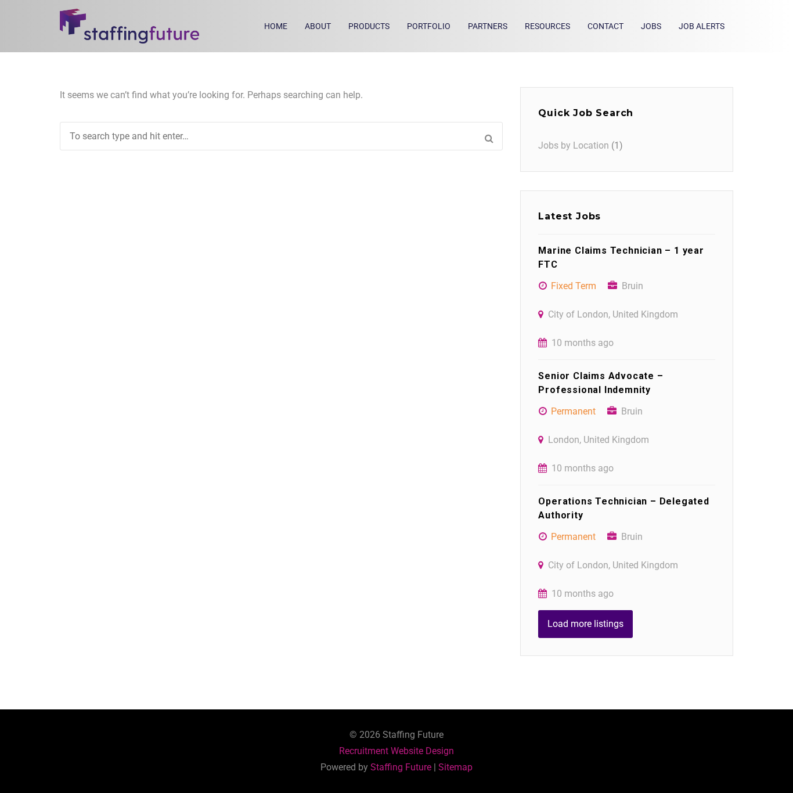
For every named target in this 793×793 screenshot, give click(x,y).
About (318, 26)
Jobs (651, 26)
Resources (547, 26)
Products (369, 26)
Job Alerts (701, 26)
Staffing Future (400, 767)
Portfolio (428, 26)
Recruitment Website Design (396, 750)
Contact (605, 26)
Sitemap (455, 767)
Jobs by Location (573, 145)
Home (275, 26)
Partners (487, 26)
